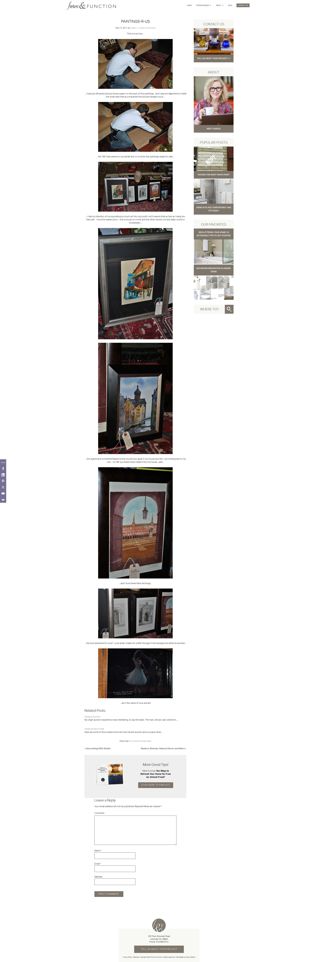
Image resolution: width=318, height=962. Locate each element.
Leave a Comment (147, 28)
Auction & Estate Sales (142, 741)
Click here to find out (155, 785)
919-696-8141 (162, 942)
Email (97, 864)
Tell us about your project (159, 949)
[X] (3, 487)
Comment (99, 813)
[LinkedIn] (3, 475)
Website (98, 877)
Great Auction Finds (94, 729)
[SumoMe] (3, 500)
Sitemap (136, 957)
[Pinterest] (3, 481)
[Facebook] (3, 468)
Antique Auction (92, 717)
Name (97, 851)
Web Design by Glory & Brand (185, 957)
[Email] (3, 493)
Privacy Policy (127, 957)
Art (131, 741)
